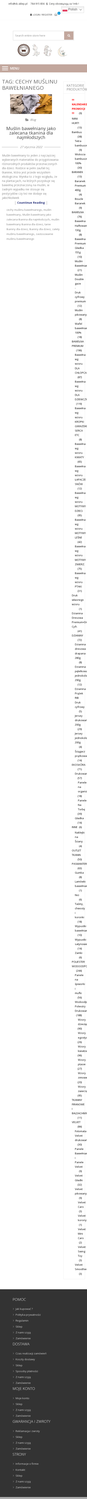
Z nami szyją (23, 1332)
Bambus (77, 132)
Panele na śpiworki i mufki (80, 984)
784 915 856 (38, 3)
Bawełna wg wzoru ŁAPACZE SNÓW (80, 475)
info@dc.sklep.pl (18, 3)
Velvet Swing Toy (82, 1251)
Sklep (19, 1326)
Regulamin (22, 1320)
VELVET (76, 1122)
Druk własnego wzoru (78, 600)
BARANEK (77, 172)
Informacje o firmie (27, 1464)
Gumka (79, 872)
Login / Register (42, 14)
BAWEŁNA (78, 212)
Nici (77, 895)
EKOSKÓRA (78, 765)
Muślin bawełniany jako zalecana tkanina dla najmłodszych (31, 132)
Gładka (79, 818)
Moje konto (22, 1398)
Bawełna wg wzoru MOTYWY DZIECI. (80, 501)
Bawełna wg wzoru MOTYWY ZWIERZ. (80, 555)
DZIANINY (77, 635)
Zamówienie (23, 1338)
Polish (72, 9)
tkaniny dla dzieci (40, 229)
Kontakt (20, 1470)
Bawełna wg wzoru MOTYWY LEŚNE (80, 528)
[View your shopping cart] (55, 15)
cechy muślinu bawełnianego (24, 210)
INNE (74, 827)
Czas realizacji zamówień (31, 1353)
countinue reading (31, 202)
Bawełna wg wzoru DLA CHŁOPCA (81, 363)
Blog (33, 120)
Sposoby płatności (27, 1371)
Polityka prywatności (28, 1314)
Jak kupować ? (24, 1309)
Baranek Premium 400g (80, 185)
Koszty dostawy (25, 1359)
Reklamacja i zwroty (28, 1431)
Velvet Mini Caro (82, 1233)
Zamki (78, 953)
